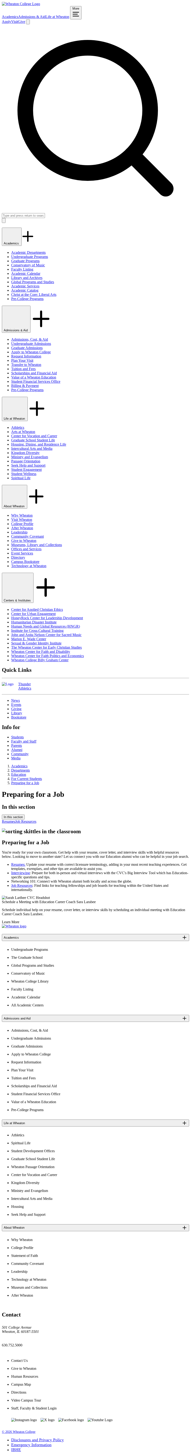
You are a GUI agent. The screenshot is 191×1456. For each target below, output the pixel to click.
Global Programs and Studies (32, 282)
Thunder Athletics (24, 686)
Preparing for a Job (25, 783)
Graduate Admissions (27, 348)
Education (18, 774)
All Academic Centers (27, 1005)
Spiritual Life (21, 478)
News (15, 700)
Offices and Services (26, 549)
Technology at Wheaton (28, 566)
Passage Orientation (25, 461)
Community (20, 754)
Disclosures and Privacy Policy (37, 1440)
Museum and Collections (29, 1287)
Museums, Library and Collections (36, 545)
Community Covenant (27, 536)
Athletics (17, 427)
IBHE (16, 1449)
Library (16, 713)
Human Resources (24, 1376)
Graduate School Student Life (33, 440)
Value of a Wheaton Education (33, 377)
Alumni (16, 750)
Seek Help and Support (28, 465)
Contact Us (19, 1361)
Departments (20, 770)
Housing (17, 1207)
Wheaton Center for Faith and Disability (40, 652)
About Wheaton (14, 506)
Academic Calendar (25, 273)
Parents (16, 746)
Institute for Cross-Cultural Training (37, 631)
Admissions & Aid (31, 17)
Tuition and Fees (23, 369)
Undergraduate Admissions (31, 344)
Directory (18, 557)
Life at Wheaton (57, 17)
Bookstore (18, 717)
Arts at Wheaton (23, 432)
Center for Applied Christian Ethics (37, 610)
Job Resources (25, 821)
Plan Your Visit (22, 360)
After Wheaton (22, 528)
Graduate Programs (25, 261)
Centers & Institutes (18, 600)
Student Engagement (26, 470)
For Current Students (26, 779)
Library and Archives (26, 278)
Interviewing (20, 873)
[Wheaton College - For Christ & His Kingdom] (14, 926)
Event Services (22, 553)
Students (17, 737)
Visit (14, 22)
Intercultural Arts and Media (31, 449)
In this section (13, 817)
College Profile (22, 524)
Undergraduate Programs (29, 257)
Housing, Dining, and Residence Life (38, 444)
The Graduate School (27, 957)
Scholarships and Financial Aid (34, 373)
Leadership (19, 532)
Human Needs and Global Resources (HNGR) (45, 626)
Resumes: (18, 864)
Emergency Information (31, 1444)
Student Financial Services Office (35, 381)
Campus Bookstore (25, 562)
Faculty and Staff (23, 741)
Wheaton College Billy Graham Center (39, 660)
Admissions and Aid (17, 1018)
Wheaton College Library (30, 981)
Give (21, 22)
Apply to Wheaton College (31, 352)
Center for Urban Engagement (33, 614)
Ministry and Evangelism (29, 457)
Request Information (26, 356)
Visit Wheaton (21, 520)
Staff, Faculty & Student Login (34, 1408)
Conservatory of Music (28, 265)
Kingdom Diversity (25, 453)
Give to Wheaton (23, 541)
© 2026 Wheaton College (18, 1432)
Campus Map (21, 1384)
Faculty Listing (22, 269)
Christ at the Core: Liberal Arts (33, 295)
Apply (6, 22)
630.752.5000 (12, 1345)
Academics (10, 17)
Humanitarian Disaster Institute (34, 622)
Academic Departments (28, 252)
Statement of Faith (24, 1256)
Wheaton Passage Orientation (33, 1167)
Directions (18, 1392)
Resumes (8, 821)
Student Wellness (23, 474)
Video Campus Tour (26, 1400)
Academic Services (25, 286)
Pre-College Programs (27, 299)
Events (16, 705)
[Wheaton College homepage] (21, 4)
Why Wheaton (22, 515)
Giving (16, 709)
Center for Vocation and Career (34, 436)
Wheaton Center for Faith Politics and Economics (47, 656)
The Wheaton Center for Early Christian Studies (46, 647)
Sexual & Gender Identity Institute (36, 643)
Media (15, 758)
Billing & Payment (25, 386)
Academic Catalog (24, 290)
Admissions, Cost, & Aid (29, 339)
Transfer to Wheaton (26, 365)
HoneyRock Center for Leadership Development (47, 618)
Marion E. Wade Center (28, 639)
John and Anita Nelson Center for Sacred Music (46, 635)
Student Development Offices (33, 1151)
